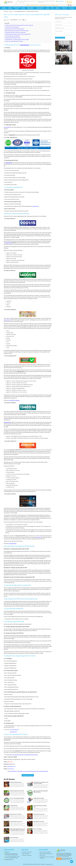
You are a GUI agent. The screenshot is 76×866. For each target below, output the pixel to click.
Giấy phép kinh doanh (4, 8)
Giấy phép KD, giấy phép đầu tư (46, 853)
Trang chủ (28, 5)
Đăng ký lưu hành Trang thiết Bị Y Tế (40, 8)
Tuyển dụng (53, 5)
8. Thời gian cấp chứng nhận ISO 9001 (12, 37)
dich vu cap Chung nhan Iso (30, 771)
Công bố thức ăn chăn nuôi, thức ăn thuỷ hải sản (47, 857)
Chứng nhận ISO (7, 127)
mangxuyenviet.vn (49, 864)
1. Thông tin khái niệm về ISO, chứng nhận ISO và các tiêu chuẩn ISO (19, 25)
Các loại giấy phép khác (71, 8)
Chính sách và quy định (26, 855)
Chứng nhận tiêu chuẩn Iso (32, 11)
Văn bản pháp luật (43, 5)
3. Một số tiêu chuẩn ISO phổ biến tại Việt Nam (14, 28)
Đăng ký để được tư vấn (28, 775)
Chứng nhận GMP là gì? (14, 729)
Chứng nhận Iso (13, 771)
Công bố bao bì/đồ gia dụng (16, 8)
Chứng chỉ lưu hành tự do (64, 8)
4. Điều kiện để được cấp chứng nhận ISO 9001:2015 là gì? (16, 30)
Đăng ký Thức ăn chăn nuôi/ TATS (30, 8)
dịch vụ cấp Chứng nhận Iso (42, 771)
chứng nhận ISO (24, 45)
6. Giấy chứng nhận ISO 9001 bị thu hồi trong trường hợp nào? (18, 34)
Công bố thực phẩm (10, 8)
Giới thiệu (33, 5)
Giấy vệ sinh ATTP (47, 8)
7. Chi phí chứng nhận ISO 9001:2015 (12, 36)
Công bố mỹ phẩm (23, 8)
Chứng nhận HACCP (13, 731)
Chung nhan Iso (20, 771)
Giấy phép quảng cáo (58, 8)
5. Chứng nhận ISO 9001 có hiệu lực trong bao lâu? (15, 32)
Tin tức (49, 5)
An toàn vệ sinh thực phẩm (45, 851)
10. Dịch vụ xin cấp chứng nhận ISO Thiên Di (14, 41)
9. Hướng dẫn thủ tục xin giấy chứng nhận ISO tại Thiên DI (17, 39)
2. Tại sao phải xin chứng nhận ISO (12, 27)
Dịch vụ (37, 5)
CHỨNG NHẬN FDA (12, 543)
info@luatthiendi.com (60, 1)
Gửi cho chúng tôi (60, 37)
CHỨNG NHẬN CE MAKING (14, 400)
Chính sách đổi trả (25, 853)
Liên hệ (57, 5)
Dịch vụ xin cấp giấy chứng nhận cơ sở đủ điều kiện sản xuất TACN (24, 754)
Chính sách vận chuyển (26, 851)
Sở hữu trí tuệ (52, 8)
